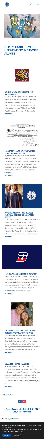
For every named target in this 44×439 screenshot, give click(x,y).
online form (14, 419)
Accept (6, 435)
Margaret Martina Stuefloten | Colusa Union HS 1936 (20, 152)
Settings (16, 435)
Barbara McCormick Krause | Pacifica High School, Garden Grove (19, 215)
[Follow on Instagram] (24, 401)
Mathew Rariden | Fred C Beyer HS (21, 274)
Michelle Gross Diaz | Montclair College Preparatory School (20, 332)
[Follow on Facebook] (20, 401)
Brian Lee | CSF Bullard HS (17, 364)
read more (8, 114)
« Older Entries (8, 395)
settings (19, 431)
